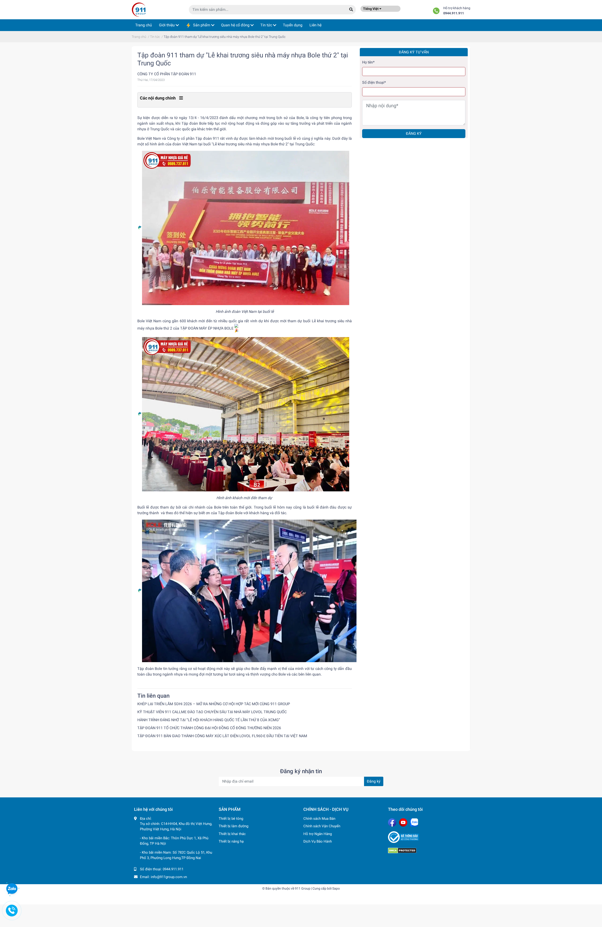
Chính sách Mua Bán (319, 818)
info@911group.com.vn (169, 877)
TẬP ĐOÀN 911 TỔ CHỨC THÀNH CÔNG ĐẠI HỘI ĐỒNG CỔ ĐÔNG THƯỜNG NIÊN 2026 (209, 728)
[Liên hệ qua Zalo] (12, 889)
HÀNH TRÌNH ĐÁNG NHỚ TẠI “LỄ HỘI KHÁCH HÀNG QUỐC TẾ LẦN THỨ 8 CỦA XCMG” (208, 720)
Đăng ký (414, 133)
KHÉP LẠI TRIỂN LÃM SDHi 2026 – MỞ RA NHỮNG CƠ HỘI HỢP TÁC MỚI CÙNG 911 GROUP (213, 704)
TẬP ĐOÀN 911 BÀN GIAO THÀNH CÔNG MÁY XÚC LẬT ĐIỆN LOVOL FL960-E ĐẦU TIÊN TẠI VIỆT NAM (222, 736)
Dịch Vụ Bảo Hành (317, 841)
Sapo (336, 888)
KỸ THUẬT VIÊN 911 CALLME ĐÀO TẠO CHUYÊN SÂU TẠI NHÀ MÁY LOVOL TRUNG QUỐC (212, 712)
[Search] (351, 9)
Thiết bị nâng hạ (231, 841)
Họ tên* (368, 62)
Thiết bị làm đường (233, 826)
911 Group (302, 888)
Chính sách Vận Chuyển (321, 826)
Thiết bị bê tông (231, 818)
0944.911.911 (453, 13)
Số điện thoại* (374, 82)
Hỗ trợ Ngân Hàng (317, 834)
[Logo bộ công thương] (428, 837)
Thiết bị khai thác (232, 834)
